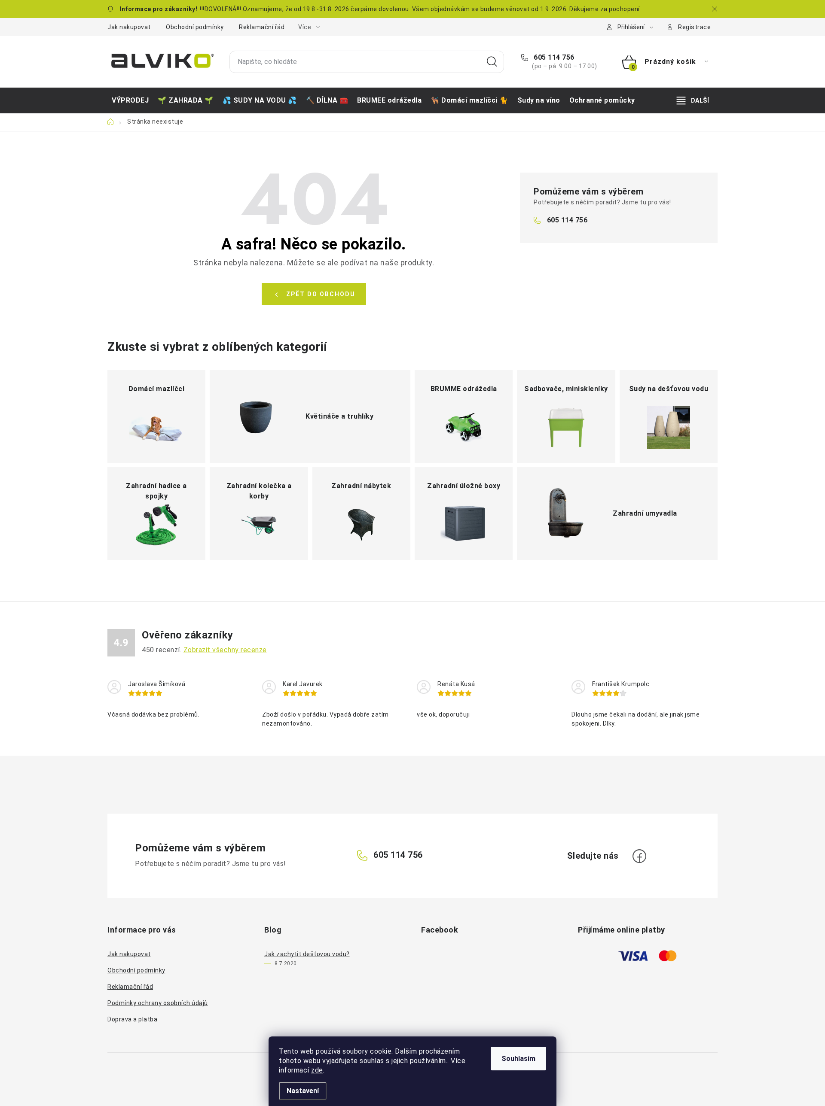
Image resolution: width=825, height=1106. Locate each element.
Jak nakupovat (129, 27)
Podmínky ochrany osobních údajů (157, 1003)
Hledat (492, 62)
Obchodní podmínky (195, 27)
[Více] (693, 100)
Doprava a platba (132, 1019)
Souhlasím (518, 1058)
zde (317, 1070)
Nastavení (303, 1091)
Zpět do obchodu (320, 294)
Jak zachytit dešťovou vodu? (307, 954)
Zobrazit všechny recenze (225, 650)
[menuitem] (130, 100)
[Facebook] (639, 856)
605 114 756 (553, 57)
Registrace (694, 27)
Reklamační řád (261, 27)
